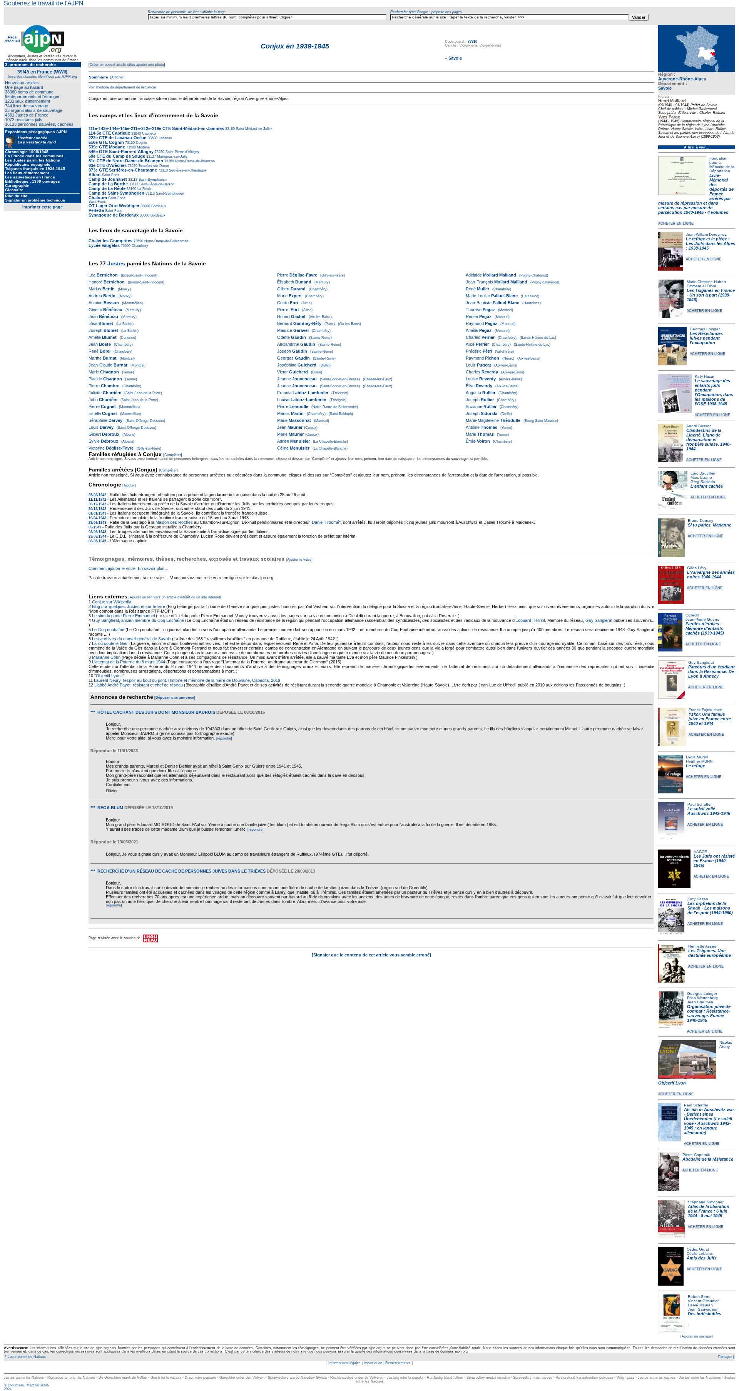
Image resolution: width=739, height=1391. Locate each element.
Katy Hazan (705, 376)
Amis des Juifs (702, 1258)
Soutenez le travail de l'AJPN (44, 3)
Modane (143, 147)
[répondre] (224, 738)
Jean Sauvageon (703, 1309)
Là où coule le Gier (110, 643)
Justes (116, 263)
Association (373, 1363)
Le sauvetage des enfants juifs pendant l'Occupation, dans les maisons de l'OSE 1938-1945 (714, 392)
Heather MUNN (699, 761)
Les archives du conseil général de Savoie (131, 638)
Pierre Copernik (696, 1155)
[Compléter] (172, 455)
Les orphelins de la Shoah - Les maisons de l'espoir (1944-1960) (710, 908)
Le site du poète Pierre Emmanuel (123, 615)
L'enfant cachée (707, 486)
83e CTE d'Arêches (108, 165)
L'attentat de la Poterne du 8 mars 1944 (128, 662)
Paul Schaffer (699, 804)
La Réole (144, 189)
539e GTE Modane (107, 147)
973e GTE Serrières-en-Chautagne (123, 170)
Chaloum (98, 197)
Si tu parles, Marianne (709, 525)
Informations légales (344, 1363)
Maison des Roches (174, 522)
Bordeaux (158, 206)
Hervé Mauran (700, 1305)
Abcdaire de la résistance (707, 1159)
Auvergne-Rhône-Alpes (682, 79)
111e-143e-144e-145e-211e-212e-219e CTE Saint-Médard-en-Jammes (156, 128)
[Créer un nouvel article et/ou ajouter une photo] (127, 65)
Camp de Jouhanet (108, 179)
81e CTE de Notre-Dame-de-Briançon (126, 160)
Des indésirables (704, 1313)
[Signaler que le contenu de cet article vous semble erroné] (371, 955)
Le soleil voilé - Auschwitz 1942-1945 (708, 811)
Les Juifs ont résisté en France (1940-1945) (714, 861)
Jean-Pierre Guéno (702, 619)
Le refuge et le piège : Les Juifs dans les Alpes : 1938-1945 (710, 243)
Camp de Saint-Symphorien (116, 193)
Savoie (665, 88)
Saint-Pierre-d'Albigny (181, 152)
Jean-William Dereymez (706, 234)
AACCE (700, 852)
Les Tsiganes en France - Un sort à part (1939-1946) (711, 295)
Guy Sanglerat (701, 662)
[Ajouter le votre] (299, 559)
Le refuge (695, 765)
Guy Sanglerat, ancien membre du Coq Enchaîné (138, 620)
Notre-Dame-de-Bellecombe (166, 241)
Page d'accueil (12, 39)
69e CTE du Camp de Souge (117, 156)
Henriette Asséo (702, 946)
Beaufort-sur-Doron (153, 166)
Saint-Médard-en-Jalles (254, 129)
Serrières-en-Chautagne (187, 170)
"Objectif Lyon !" (109, 675)
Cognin (141, 143)
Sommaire (98, 77)
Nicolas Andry (725, 1044)
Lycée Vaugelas (104, 245)
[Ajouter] (129, 485)
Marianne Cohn (106, 657)
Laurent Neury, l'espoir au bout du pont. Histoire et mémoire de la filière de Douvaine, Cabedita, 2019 (187, 680)
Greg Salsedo (703, 482)
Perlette (96, 210)
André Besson (699, 426)
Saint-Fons (110, 175)
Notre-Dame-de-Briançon (194, 161)
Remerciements (398, 1363)
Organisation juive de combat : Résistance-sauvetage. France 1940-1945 (709, 1013)
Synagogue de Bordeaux (114, 215)
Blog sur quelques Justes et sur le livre (129, 606)
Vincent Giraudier (703, 1301)
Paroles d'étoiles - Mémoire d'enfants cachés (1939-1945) (704, 628)
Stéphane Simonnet (706, 1202)
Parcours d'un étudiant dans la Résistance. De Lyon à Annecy (711, 671)
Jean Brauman (700, 1002)
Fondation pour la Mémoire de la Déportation (721, 164)
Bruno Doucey (700, 520)
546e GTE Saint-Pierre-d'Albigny (121, 151)
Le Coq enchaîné (108, 629)
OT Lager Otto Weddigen (114, 205)
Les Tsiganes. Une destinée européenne (709, 953)
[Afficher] (117, 77)
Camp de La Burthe (108, 184)
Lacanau (164, 138)
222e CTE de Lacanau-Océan (118, 137)
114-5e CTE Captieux (109, 133)
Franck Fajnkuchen (705, 710)
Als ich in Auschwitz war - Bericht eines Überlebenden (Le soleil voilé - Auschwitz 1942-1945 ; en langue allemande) (709, 1121)
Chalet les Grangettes (110, 240)
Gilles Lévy (696, 568)
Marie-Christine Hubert (706, 282)
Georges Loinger (705, 329)
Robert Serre (699, 1296)
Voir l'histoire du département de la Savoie (122, 87)
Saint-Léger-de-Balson (156, 184)
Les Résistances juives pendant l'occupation (706, 338)
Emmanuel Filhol (701, 286)
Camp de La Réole (107, 188)
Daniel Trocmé (325, 522)
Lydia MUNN (697, 757)
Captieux (148, 133)
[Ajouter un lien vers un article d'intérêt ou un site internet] (175, 597)
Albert (95, 174)
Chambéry (139, 246)
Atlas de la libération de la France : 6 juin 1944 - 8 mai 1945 (708, 1211)
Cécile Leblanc (700, 1253)
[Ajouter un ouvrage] (696, 1336)
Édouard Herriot (530, 620)
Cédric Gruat (698, 1249)
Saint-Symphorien (152, 180)
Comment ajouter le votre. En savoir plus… (129, 568)
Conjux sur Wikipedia (112, 602)
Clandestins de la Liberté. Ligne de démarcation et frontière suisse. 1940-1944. (708, 439)
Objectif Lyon (672, 1083)
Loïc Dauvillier (703, 473)
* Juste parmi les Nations (25, 1357)
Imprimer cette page (42, 207)
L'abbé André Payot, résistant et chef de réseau (138, 685)
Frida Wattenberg (702, 998)
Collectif (692, 615)
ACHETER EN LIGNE (676, 223)
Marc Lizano (701, 477)
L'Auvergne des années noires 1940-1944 (711, 574)
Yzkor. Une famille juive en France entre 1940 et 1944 (710, 719)
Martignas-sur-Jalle (171, 156)
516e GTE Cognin (106, 142)
